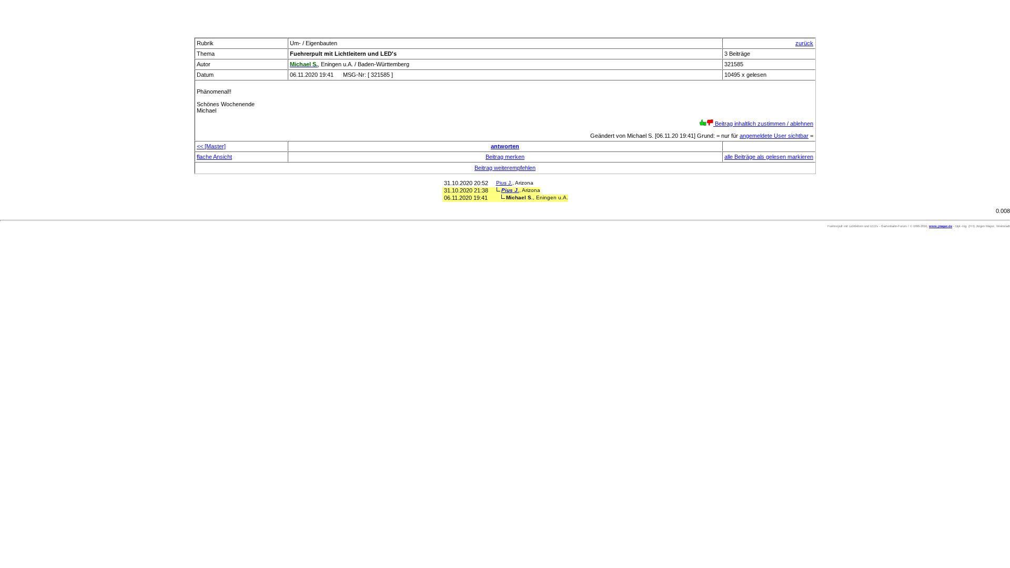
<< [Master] (211, 146)
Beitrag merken (505, 157)
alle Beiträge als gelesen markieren (768, 157)
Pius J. (504, 183)
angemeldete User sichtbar (774, 136)
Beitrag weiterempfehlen (505, 168)
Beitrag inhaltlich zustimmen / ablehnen (763, 123)
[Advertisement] (505, 16)
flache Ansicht (214, 157)
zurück (804, 43)
